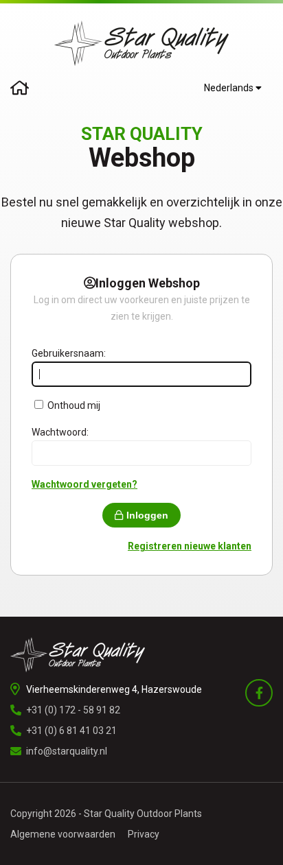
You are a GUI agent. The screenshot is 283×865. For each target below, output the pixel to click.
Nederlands (230, 87)
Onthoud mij (73, 405)
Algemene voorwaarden (62, 834)
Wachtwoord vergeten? (84, 484)
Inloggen (147, 515)
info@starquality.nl (66, 751)
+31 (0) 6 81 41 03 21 (71, 730)
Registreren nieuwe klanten (189, 546)
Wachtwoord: (60, 432)
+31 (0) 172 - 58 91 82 (73, 709)
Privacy (143, 834)
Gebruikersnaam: (69, 353)
